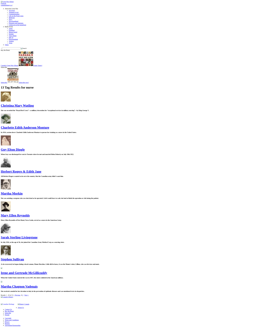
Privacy (7, 322)
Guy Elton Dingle (13, 149)
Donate (7, 315)
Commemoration (14, 14)
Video (7, 45)
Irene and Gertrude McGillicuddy (24, 273)
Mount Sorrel (13, 32)
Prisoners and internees (16, 23)
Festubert (12, 30)
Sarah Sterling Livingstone (19, 237)
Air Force (12, 10)
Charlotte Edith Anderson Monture (25, 127)
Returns (7, 323)
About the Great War (11, 9)
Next (26, 295)
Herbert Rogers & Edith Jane (21, 171)
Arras (10, 43)
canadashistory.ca (6, 5)
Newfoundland (13, 21)
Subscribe (8, 313)
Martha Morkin (12, 193)
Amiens (11, 41)
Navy (10, 19)
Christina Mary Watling (17, 105)
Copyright (8, 318)
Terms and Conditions (12, 320)
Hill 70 (11, 37)
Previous (17, 295)
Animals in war (13, 12)
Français (3, 3)
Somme (11, 34)
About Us (21, 307)
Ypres (10, 28)
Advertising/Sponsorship (12, 325)
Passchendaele (13, 39)
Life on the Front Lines (16, 16)
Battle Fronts (9, 27)
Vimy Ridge (12, 36)
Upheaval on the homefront (17, 25)
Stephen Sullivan (12, 259)
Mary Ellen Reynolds (15, 215)
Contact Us (8, 309)
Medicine (12, 18)
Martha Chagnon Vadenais (19, 286)
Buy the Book (9, 311)
